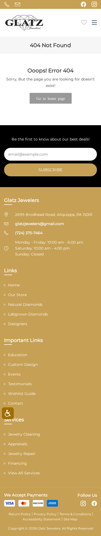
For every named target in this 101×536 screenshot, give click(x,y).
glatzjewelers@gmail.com (39, 223)
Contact (15, 403)
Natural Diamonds (25, 304)
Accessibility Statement (42, 519)
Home (14, 285)
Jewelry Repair (22, 453)
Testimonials (20, 383)
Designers (17, 323)
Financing (17, 463)
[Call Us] (6, 4)
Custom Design (23, 364)
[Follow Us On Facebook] (83, 4)
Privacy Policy (45, 514)
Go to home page (50, 98)
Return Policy (20, 514)
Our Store (17, 294)
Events (14, 374)
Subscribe (50, 169)
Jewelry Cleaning (24, 434)
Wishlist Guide (22, 393)
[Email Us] (17, 4)
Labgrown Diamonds (28, 314)
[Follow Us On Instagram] (94, 4)
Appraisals (17, 444)
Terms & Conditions (75, 514)
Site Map (70, 519)
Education (17, 354)
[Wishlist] (84, 22)
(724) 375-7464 (29, 232)
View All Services (24, 473)
